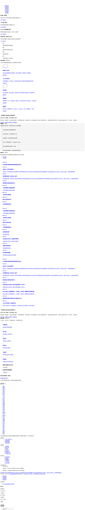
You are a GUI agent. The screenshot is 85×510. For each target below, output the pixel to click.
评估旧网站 (5, 386)
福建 (4, 439)
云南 (4, 421)
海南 (4, 405)
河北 (4, 441)
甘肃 (4, 424)
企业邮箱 (7, 465)
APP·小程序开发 (8, 458)
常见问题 (4, 173)
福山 (4, 444)
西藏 (4, 422)
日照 (4, 408)
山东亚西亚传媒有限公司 (14, 492)
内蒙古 (4, 432)
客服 (13, 503)
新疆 (4, 428)
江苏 (4, 435)
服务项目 (7, 6)
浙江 (4, 436)
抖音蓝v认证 (7, 471)
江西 (4, 440)
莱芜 (4, 410)
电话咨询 (4, 498)
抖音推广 (7, 477)
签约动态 (7, 10)
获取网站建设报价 (4, 397)
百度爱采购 (7, 475)
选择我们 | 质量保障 (13, 133)
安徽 (4, 438)
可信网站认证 (8, 472)
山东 (4, 429)
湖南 (4, 413)
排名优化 (7, 9)
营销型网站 (7, 459)
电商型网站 (7, 460)
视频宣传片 (7, 470)
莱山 (4, 446)
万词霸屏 (7, 479)
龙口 (4, 449)
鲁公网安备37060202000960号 (39, 492)
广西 (4, 416)
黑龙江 (4, 434)
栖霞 (4, 406)
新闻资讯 (4, 497)
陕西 (4, 423)
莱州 (4, 451)
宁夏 (4, 427)
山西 (4, 430)
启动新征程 (5, 391)
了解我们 (7, 11)
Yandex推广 (7, 482)
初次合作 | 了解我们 (4, 133)
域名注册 (7, 466)
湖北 (4, 412)
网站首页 (7, 5)
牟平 (4, 445)
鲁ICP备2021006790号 (28, 492)
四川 (4, 418)
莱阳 (4, 450)
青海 (4, 425)
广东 (4, 414)
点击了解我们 (3, 19)
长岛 (4, 447)
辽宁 (4, 433)
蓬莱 (4, 452)
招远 (4, 417)
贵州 (4, 419)
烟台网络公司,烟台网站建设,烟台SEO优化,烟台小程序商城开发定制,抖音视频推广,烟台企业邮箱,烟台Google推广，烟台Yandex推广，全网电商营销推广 (31, 491)
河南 (4, 411)
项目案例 (4, 496)
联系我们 (7, 12)
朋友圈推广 (7, 478)
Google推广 (7, 480)
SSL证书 (7, 468)
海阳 (4, 407)
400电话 (6, 467)
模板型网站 (7, 461)
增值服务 (7, 8)
